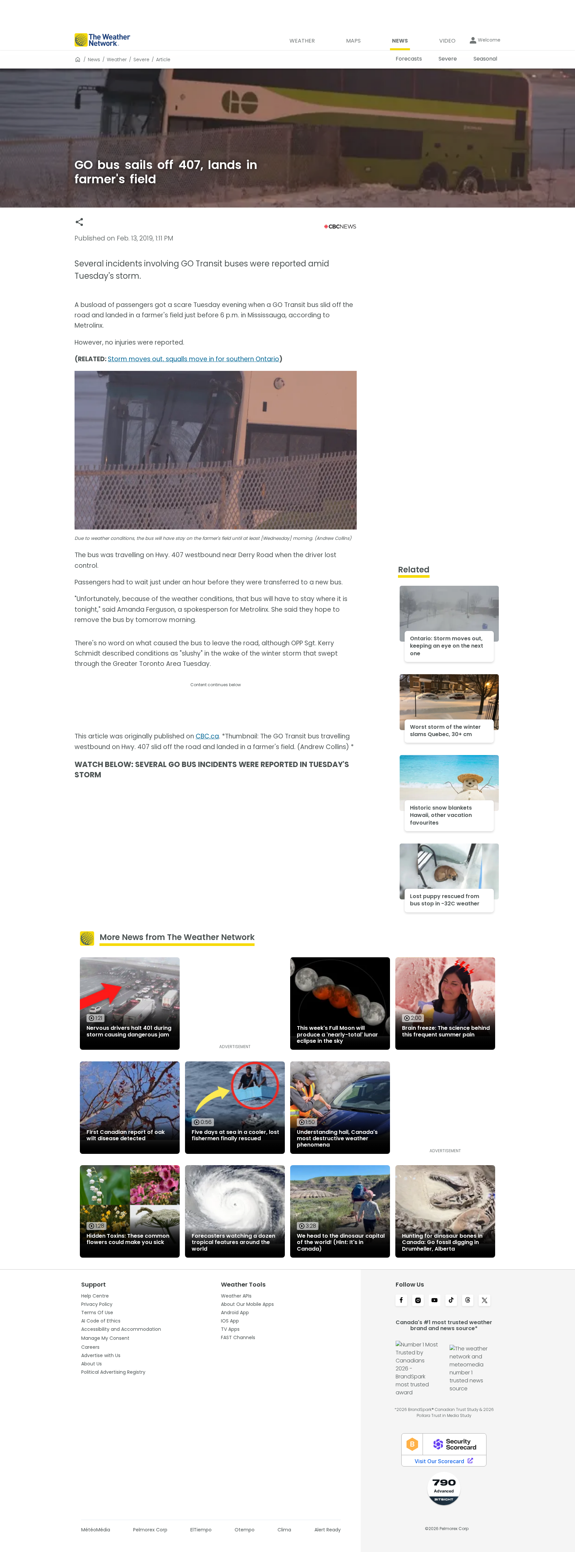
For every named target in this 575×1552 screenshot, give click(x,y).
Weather (117, 59)
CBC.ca (207, 736)
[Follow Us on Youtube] (434, 1301)
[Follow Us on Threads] (468, 1301)
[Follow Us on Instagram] (418, 1301)
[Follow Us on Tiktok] (451, 1301)
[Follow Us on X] (484, 1301)
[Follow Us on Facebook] (401, 1301)
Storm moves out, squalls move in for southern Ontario (193, 359)
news (94, 59)
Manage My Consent (105, 1338)
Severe (141, 59)
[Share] (79, 222)
